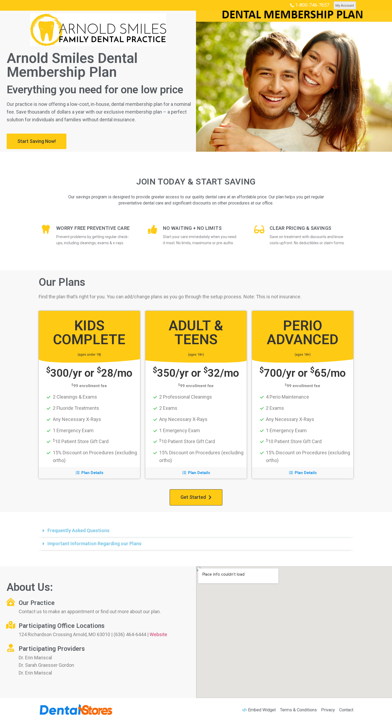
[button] (36, 141)
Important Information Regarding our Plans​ (94, 543)
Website (158, 634)
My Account (344, 5)
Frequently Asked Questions (78, 530)
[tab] (196, 530)
